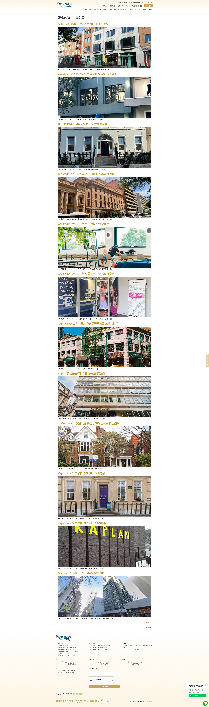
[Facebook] (74, 694)
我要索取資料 (104, 686)
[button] (148, 627)
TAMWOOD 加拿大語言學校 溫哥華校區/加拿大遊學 (88, 323)
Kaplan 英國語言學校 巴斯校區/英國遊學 (81, 473)
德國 (90, 9)
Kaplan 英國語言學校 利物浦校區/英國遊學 (83, 373)
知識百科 (127, 6)
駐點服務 (134, 6)
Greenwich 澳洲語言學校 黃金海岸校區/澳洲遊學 (86, 273)
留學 (144, 9)
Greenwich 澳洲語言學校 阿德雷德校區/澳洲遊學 (86, 173)
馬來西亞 (125, 9)
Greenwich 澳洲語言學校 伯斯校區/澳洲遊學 (83, 223)
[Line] (82, 694)
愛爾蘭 (99, 9)
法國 (94, 9)
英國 (86, 9)
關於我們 (113, 6)
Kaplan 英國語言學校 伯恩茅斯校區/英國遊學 (84, 523)
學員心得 (120, 6)
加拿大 (120, 9)
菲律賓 (132, 9)
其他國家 (138, 9)
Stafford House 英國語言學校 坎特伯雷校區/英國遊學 (88, 423)
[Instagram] (77, 694)
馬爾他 (110, 9)
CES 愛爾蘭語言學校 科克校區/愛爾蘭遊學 (82, 124)
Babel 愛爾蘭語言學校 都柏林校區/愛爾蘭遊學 (84, 24)
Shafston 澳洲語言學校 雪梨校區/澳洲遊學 (82, 573)
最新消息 (105, 6)
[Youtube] (79, 694)
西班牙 (105, 9)
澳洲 (115, 9)
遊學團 (150, 9)
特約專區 (140, 6)
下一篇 (148, 622)
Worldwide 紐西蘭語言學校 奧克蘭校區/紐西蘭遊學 (87, 74)
